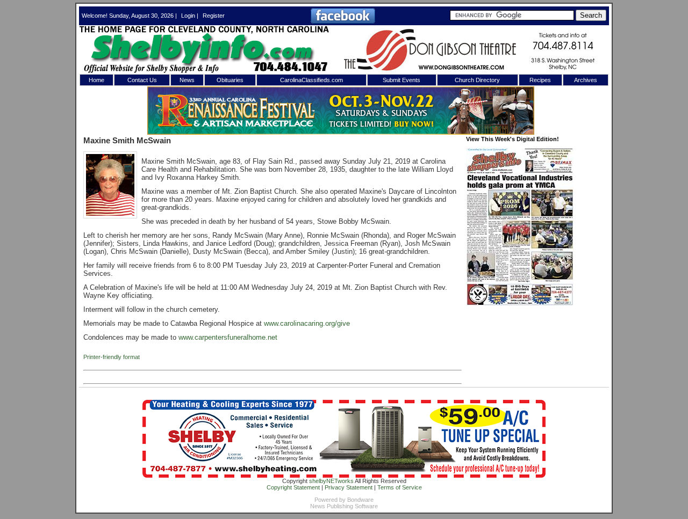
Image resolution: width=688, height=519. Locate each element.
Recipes (540, 80)
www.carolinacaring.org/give (307, 323)
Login (188, 15)
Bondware (360, 499)
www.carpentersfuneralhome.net (227, 337)
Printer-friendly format (111, 357)
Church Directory (477, 80)
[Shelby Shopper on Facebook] (343, 21)
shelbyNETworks (331, 481)
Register (214, 15)
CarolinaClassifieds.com (311, 80)
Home (96, 80)
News (187, 80)
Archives (585, 80)
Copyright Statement (293, 487)
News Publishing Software (344, 506)
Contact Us (142, 80)
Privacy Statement (348, 487)
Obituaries (230, 80)
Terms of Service (399, 487)
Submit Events (401, 80)
